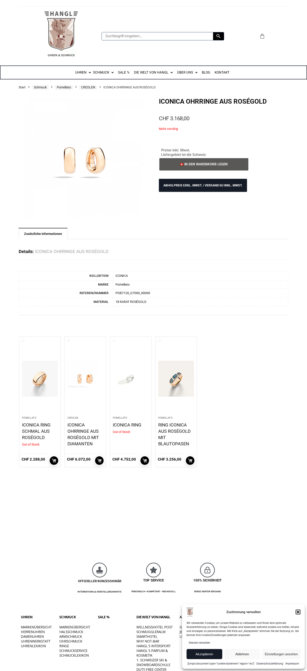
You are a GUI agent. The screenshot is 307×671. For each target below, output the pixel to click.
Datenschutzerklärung (269, 663)
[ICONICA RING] (131, 378)
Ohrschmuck (70, 641)
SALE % (104, 617)
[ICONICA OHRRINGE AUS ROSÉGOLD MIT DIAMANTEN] (85, 378)
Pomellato (64, 87)
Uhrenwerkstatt (35, 641)
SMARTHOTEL (147, 636)
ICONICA (122, 276)
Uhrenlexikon (33, 646)
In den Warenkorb (99, 460)
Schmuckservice (73, 650)
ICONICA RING (127, 425)
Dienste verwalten (199, 642)
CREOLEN (88, 87)
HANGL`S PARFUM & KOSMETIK (152, 653)
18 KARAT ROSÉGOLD (131, 302)
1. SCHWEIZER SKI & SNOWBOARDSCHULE (153, 662)
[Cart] (262, 36)
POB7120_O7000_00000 (133, 293)
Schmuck (40, 87)
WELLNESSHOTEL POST (154, 627)
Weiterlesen (54, 460)
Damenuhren (32, 636)
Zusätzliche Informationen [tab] (43, 234)
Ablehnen (242, 654)
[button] (298, 612)
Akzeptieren (204, 654)
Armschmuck (70, 636)
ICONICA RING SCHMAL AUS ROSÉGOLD (36, 431)
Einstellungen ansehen (281, 654)
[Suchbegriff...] (218, 36)
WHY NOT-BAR (147, 641)
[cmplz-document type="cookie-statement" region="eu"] (221, 663)
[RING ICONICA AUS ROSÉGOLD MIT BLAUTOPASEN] (176, 378)
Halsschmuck (71, 631)
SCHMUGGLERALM (150, 631)
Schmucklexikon (74, 655)
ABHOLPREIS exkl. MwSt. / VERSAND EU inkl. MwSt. (202, 185)
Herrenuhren (33, 631)
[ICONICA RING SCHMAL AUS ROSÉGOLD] (40, 378)
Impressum (292, 663)
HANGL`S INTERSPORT (153, 646)
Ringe (64, 646)
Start (22, 87)
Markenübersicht (36, 627)
